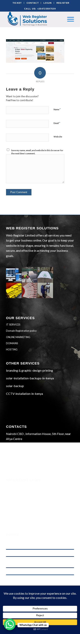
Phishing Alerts (16, 491)
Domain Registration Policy (24, 512)
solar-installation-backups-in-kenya (30, 378)
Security (11, 486)
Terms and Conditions (20, 501)
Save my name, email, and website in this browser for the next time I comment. (37, 152)
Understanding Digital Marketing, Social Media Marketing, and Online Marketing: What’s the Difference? (38, 543)
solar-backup (15, 386)
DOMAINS (12, 343)
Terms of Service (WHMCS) (23, 496)
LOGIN (47, 3)
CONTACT (33, 3)
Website (58, 136)
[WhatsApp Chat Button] (10, 624)
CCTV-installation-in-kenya (24, 393)
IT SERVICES (13, 324)
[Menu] (68, 19)
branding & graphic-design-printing (29, 370)
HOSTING (11, 349)
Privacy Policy (15, 507)
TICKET (17, 3)
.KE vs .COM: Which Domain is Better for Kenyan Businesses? (39, 571)
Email (57, 123)
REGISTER (63, 3)
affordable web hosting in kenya (23, 553)
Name (57, 109)
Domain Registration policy (21, 330)
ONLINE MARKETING (18, 337)
